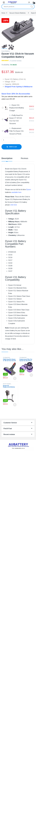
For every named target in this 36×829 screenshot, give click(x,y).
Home (3, 13)
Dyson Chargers (7, 383)
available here (16, 192)
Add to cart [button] (14, 378)
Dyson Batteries (6, 51)
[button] (33, 20)
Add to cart (13, 146)
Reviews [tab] (24, 158)
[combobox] (15, 6)
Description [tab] (7, 158)
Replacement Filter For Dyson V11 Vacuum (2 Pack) (16, 131)
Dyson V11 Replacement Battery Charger (16, 107)
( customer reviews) (15, 60)
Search (31, 6)
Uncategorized (6, 357)
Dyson (28, 189)
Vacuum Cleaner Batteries (17, 13)
